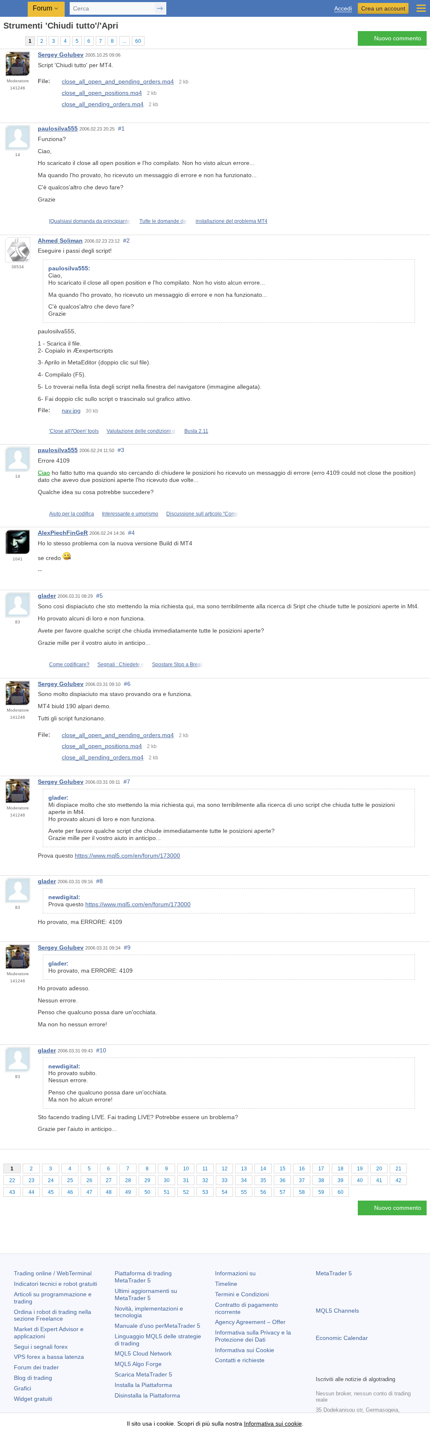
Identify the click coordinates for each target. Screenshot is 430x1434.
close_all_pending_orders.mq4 (103, 104)
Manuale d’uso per (157, 1325)
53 (205, 1192)
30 (167, 1180)
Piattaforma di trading (143, 1277)
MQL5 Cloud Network (143, 1353)
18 (340, 1169)
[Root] (5, 40)
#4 (131, 532)
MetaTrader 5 (334, 1273)
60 (138, 41)
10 (186, 1169)
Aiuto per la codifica (71, 514)
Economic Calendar (342, 1338)
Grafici (22, 1388)
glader (47, 595)
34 (244, 1180)
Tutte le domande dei (163, 221)
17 (321, 1169)
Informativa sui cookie (273, 1423)
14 (263, 1169)
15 (283, 1169)
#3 (121, 450)
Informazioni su (235, 1273)
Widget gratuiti (33, 1398)
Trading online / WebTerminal (53, 1273)
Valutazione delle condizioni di (141, 431)
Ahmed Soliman (60, 240)
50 (147, 1192)
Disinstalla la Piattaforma (147, 1395)
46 (70, 1192)
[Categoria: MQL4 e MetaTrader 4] (16, 40)
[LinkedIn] (375, 1368)
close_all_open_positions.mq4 (102, 92)
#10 (101, 1050)
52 (186, 1192)
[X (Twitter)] (348, 1368)
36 (283, 1180)
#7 (126, 781)
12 (225, 1169)
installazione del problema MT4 (231, 221)
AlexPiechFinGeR (63, 532)
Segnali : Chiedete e (120, 664)
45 (51, 1192)
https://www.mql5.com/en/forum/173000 (127, 855)
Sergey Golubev (61, 54)
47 (89, 1192)
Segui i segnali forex (41, 1346)
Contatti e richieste (240, 1360)
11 (205, 1169)
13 (244, 1169)
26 (89, 1180)
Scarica (143, 1374)
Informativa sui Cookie (244, 1350)
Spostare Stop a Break (177, 664)
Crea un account (383, 8)
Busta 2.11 (196, 431)
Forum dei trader (36, 1367)
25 (70, 1180)
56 (263, 1192)
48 (109, 1192)
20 (379, 1169)
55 (244, 1192)
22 (12, 1180)
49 (128, 1192)
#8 (99, 881)
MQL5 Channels (337, 1310)
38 (321, 1180)
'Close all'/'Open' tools (74, 431)
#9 (127, 947)
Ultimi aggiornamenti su (146, 1294)
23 (31, 1180)
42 (398, 1180)
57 (283, 1192)
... (124, 41)
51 (167, 1192)
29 (147, 1180)
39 (340, 1180)
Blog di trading (33, 1377)
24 (51, 1180)
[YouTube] (361, 1368)
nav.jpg (71, 410)
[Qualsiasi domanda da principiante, (90, 221)
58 (302, 1192)
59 (321, 1192)
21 (398, 1169)
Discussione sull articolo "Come (202, 514)
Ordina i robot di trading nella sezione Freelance (52, 1315)
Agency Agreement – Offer (250, 1322)
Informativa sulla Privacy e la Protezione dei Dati (253, 1336)
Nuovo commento (397, 38)
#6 (127, 683)
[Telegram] (334, 1368)
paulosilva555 (58, 128)
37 (302, 1180)
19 (360, 1169)
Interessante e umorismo (130, 514)
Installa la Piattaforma (143, 1385)
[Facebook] (321, 1368)
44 (31, 1192)
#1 (121, 128)
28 (128, 1180)
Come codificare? (69, 664)
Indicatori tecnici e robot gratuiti (55, 1283)
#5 (99, 595)
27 (109, 1180)
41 (379, 1180)
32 (205, 1180)
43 (12, 1192)
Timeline (226, 1283)
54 (225, 1192)
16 (302, 1169)
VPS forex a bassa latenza (49, 1356)
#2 (126, 240)
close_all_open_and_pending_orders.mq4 (118, 81)
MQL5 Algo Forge (138, 1364)
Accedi (343, 8)
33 (225, 1180)
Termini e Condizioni (242, 1294)
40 (360, 1180)
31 (186, 1180)
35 (263, 1180)
